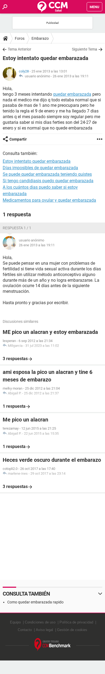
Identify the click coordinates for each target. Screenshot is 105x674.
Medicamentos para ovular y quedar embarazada (49, 200)
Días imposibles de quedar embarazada (40, 167)
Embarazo (40, 38)
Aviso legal (44, 630)
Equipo (15, 622)
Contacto (25, 630)
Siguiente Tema (84, 49)
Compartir (18, 139)
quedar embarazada (72, 94)
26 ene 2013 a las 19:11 (71, 76)
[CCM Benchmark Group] (52, 644)
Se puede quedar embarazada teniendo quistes (47, 174)
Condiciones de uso (40, 622)
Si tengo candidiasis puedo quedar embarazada (48, 180)
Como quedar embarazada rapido (35, 602)
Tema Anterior (19, 49)
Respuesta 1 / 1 (17, 228)
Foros (19, 38)
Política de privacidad (76, 622)
